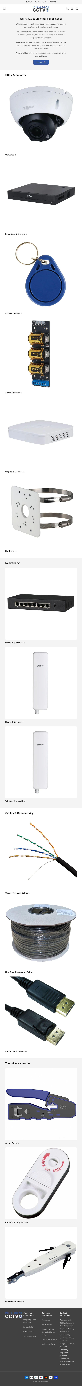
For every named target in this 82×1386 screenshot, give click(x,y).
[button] (4, 8)
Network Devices (13, 722)
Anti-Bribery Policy (49, 1344)
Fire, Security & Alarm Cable (18, 972)
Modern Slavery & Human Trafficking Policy (48, 1332)
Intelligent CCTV (43, 1381)
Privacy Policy (28, 1327)
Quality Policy (47, 1325)
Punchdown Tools (13, 1301)
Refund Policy (28, 1332)
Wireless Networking (15, 801)
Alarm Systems (12, 392)
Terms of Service (29, 1336)
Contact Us (41, 62)
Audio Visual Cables (14, 1051)
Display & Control (13, 472)
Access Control (12, 313)
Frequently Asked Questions (29, 1321)
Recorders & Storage (15, 234)
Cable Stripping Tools (15, 1222)
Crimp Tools (11, 1143)
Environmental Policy (49, 1339)
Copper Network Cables (16, 893)
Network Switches (14, 643)
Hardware (9, 551)
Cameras (9, 155)
